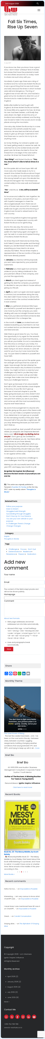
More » (6, 1002)
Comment (9, 601)
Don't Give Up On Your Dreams (18, 516)
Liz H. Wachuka (26, 954)
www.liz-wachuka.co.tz (13, 1027)
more (37, 748)
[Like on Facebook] (17, 1017)
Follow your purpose (14, 506)
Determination (14, 551)
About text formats (12, 618)
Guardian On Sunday (19, 487)
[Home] (10, 10)
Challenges (13, 549)
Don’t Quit (32, 549)
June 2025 (11, 997)
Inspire (6, 536)
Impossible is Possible (28, 889)
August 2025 (12, 987)
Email (6, 582)
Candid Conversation (22, 916)
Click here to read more (22, 787)
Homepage (9, 594)
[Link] (28, 1017)
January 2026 (12, 981)
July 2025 (11, 992)
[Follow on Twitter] (12, 1017)
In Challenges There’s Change (18, 523)
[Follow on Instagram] (23, 1017)
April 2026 (11, 976)
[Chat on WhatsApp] (6, 1017)
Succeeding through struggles (18, 514)
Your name (9, 574)
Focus (23, 549)
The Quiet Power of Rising (14, 733)
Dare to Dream (12, 509)
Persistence (11, 554)
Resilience (27, 551)
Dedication (31, 554)
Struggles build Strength (16, 511)
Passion (21, 554)
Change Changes (13, 526)
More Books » (9, 874)
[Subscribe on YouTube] (34, 1017)
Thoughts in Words (11, 539)
